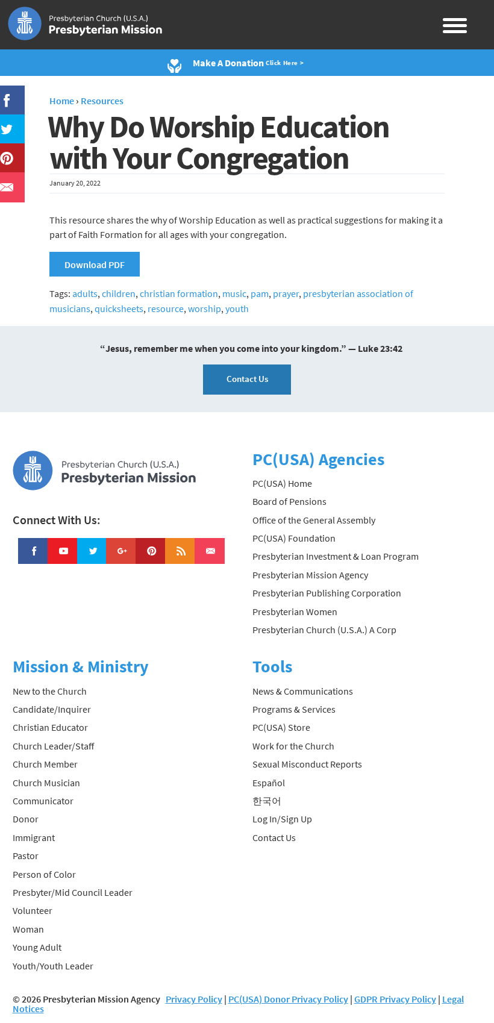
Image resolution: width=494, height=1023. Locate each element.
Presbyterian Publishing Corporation (326, 593)
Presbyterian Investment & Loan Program (335, 556)
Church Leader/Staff (53, 746)
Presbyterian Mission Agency (310, 575)
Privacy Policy (194, 999)
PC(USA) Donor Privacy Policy (288, 999)
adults (85, 293)
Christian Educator (50, 727)
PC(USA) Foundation (294, 538)
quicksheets (119, 308)
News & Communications (302, 691)
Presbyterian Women (294, 611)
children (119, 293)
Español (268, 783)
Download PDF (94, 264)
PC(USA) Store (281, 727)
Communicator (43, 801)
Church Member (45, 764)
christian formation (179, 293)
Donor (26, 819)
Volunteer (32, 910)
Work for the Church (293, 746)
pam (260, 293)
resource (166, 308)
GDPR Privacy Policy (395, 999)
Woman (28, 929)
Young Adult (37, 947)
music (234, 293)
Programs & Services (294, 709)
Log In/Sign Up (282, 819)
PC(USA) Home (282, 483)
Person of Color (44, 874)
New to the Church (50, 691)
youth (237, 308)
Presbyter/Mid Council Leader (73, 892)
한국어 (266, 801)
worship (204, 308)
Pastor (26, 855)
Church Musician (46, 783)
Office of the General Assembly (313, 520)
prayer (286, 293)
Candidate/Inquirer (52, 709)
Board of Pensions (289, 501)
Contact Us (247, 378)
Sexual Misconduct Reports (307, 764)
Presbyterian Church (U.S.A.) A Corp (324, 630)
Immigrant (34, 837)
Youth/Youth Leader (53, 966)
